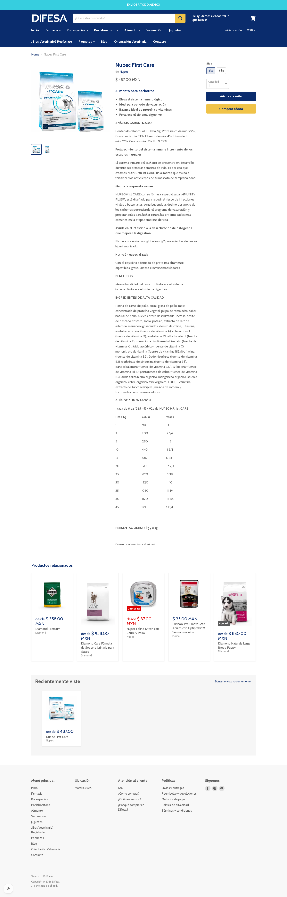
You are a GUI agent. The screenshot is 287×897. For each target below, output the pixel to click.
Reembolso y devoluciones (179, 793)
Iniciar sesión (233, 30)
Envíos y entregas (173, 788)
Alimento (131, 30)
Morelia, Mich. (83, 788)
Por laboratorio (105, 30)
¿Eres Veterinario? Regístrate (51, 41)
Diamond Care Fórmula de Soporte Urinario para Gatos (97, 648)
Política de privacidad (175, 805)
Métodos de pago (173, 799)
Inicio (35, 30)
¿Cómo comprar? (128, 793)
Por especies (76, 30)
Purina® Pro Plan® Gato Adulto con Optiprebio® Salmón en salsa (188, 628)
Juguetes (175, 30)
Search (35, 876)
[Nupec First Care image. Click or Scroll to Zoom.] (70, 101)
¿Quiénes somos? (129, 799)
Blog (104, 41)
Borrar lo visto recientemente (233, 681)
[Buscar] (180, 18)
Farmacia (52, 30)
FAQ (120, 788)
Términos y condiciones (177, 810)
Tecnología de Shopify (45, 885)
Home (35, 54)
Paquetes (85, 41)
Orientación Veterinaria (130, 41)
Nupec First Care (57, 737)
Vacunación (154, 30)
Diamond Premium (47, 629)
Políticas (48, 876)
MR (139, 173)
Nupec (124, 71)
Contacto (159, 41)
